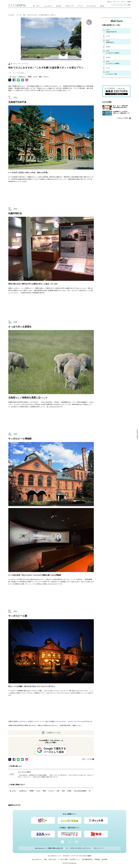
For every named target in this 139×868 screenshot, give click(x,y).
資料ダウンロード (99, 848)
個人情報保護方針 (87, 859)
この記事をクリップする (53, 732)
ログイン (123, 1)
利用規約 (97, 859)
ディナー (46, 76)
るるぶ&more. (11, 14)
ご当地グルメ (22, 76)
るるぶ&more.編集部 (80, 790)
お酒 (58, 790)
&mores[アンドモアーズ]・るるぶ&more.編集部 (77, 855)
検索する (129, 4)
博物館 (30, 76)
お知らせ (109, 1)
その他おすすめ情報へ (123, 118)
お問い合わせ (52, 859)
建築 (40, 76)
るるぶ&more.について (54, 855)
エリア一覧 (18, 14)
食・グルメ (13, 76)
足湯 (63, 790)
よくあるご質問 (63, 859)
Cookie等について (74, 859)
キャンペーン (116, 1)
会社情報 (104, 859)
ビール (35, 76)
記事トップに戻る (87, 759)
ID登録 (129, 1)
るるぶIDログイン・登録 (39, 859)
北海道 (24, 14)
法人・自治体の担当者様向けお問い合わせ (78, 848)
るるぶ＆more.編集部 (24, 772)
